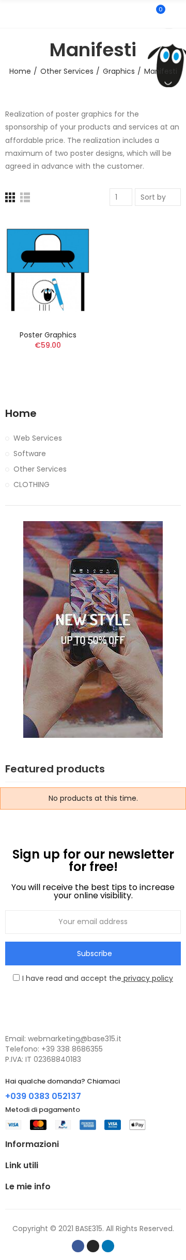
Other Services (40, 469)
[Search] (138, 14)
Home (21, 413)
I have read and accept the (97, 978)
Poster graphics (48, 335)
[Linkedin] (108, 1246)
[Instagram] (93, 1246)
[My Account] (176, 14)
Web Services (37, 438)
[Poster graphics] (47, 269)
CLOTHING (31, 484)
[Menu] (10, 14)
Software (29, 453)
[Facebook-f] (78, 1246)
